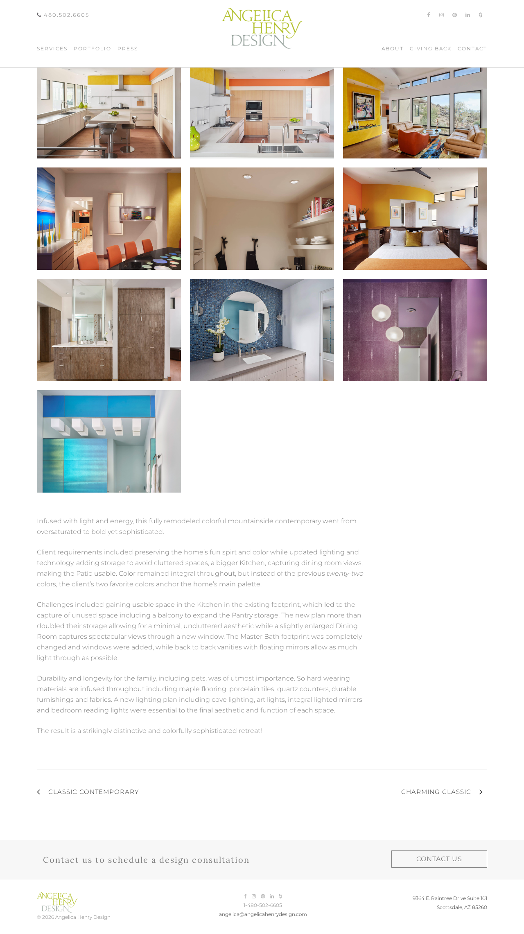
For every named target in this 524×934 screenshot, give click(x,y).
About (393, 48)
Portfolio (92, 48)
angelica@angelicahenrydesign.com (263, 914)
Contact (472, 48)
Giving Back (431, 48)
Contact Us (439, 859)
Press (127, 48)
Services (52, 48)
